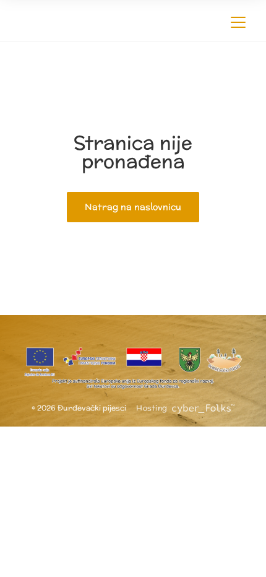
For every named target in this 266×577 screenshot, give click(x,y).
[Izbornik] (238, 20)
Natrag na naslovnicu (133, 207)
